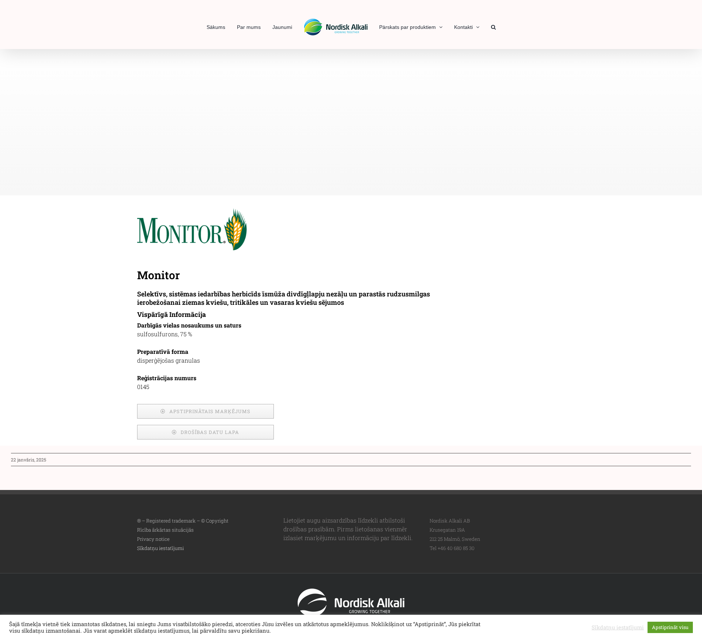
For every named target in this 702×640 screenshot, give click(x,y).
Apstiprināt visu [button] (670, 627)
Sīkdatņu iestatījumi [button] (160, 548)
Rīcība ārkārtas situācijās (165, 530)
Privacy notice (153, 539)
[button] (481, 26)
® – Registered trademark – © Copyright (183, 520)
